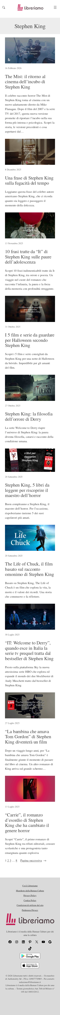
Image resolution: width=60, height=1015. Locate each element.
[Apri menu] (55, 7)
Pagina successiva (33, 860)
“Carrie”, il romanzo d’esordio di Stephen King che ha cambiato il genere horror (27, 822)
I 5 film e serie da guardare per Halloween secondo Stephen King (29, 340)
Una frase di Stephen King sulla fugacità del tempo (29, 180)
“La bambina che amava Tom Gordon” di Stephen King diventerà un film (28, 736)
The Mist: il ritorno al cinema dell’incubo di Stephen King (25, 82)
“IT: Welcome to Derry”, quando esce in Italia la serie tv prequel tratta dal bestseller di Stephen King (29, 650)
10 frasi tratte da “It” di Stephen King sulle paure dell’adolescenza (28, 257)
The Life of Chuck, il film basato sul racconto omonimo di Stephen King (29, 569)
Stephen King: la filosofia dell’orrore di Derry (28, 416)
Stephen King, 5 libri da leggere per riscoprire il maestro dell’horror (27, 490)
